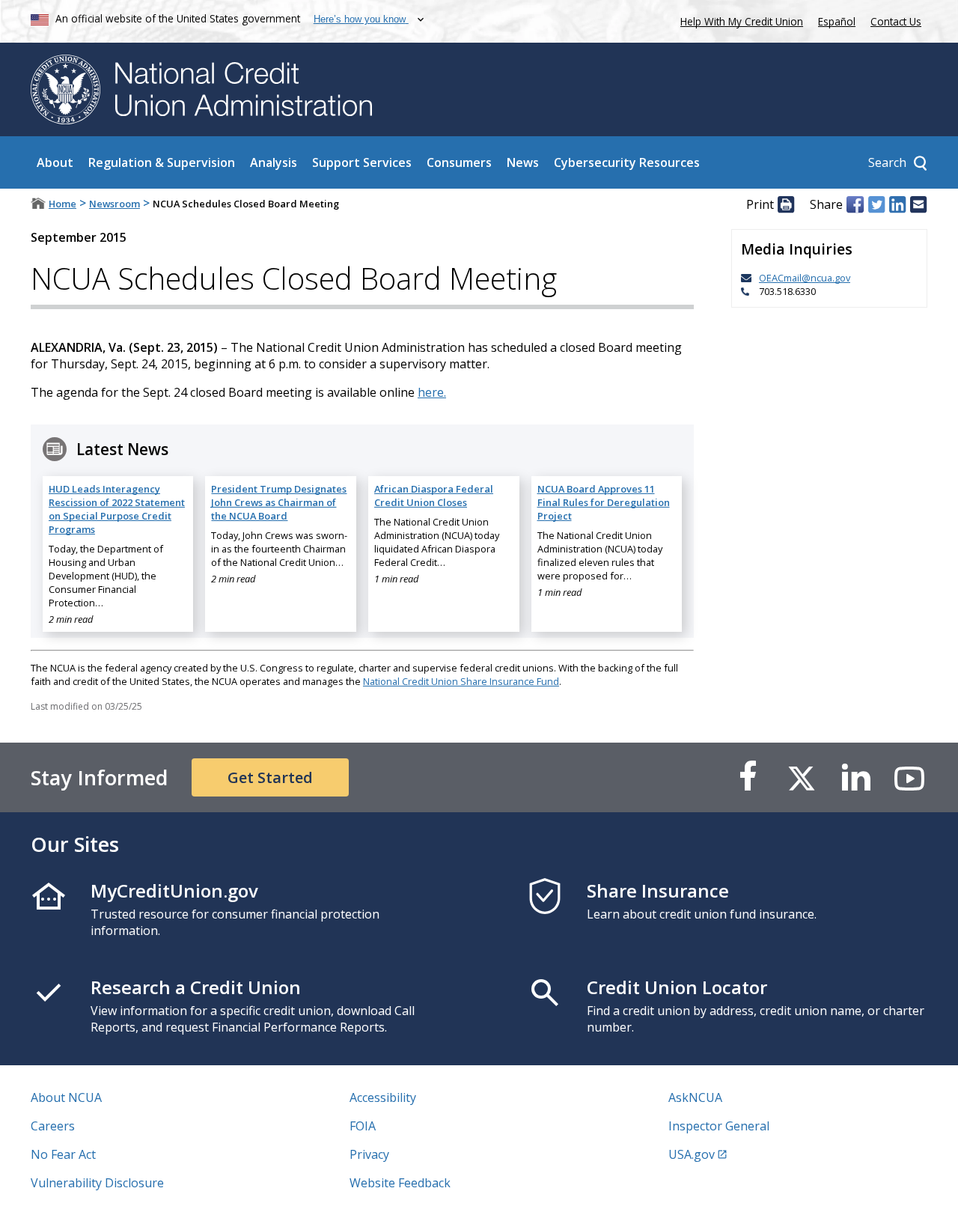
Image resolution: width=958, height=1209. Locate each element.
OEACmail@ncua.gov (804, 277)
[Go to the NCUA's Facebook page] (748, 777)
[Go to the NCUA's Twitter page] (802, 777)
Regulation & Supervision (161, 162)
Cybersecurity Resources (627, 162)
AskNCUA (695, 1097)
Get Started (270, 777)
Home (62, 203)
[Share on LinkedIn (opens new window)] (897, 204)
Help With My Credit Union (738, 19)
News (523, 162)
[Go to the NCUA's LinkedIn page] (855, 777)
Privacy (369, 1154)
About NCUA (66, 1097)
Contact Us (895, 21)
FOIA (363, 1126)
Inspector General (718, 1126)
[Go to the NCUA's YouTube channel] (909, 777)
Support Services (362, 162)
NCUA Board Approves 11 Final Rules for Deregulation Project (603, 502)
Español (836, 21)
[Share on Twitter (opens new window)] (876, 204)
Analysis (273, 162)
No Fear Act (63, 1154)
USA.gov (691, 1154)
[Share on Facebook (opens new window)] (855, 204)
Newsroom (114, 203)
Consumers (459, 162)
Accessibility (383, 1097)
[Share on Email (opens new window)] (918, 204)
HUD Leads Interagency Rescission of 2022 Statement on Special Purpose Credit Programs (117, 509)
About (55, 162)
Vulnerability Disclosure (97, 1183)
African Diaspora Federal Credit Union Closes (433, 495)
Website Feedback (400, 1183)
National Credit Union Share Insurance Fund (461, 681)
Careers (53, 1126)
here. (432, 392)
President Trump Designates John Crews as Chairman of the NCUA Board (279, 502)
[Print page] (786, 204)
